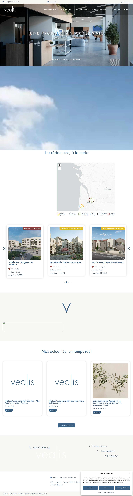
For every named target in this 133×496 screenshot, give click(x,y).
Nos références (65, 9)
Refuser (106, 488)
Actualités (126, 9)
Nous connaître (114, 9)
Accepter (90, 488)
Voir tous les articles (66, 425)
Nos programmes (50, 9)
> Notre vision (98, 446)
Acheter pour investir (99, 9)
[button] (129, 473)
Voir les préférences (122, 488)
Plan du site (13, 493)
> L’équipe (111, 456)
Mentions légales (110, 492)
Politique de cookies (101, 492)
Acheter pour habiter (81, 9)
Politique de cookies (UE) (39, 493)
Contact (5, 493)
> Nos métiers (106, 451)
